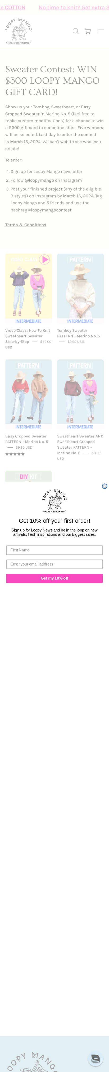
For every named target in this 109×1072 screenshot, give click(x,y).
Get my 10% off (54, 578)
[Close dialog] (104, 486)
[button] (95, 1058)
